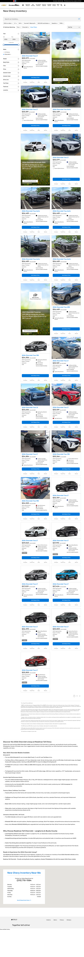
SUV (20, 23)
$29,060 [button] (29, 543)
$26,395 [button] (29, 629)
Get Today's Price (35, 77)
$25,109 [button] (59, 363)
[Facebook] (15, 1)
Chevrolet (25, 27)
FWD (61, 23)
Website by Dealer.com (14, 919)
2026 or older (8, 23)
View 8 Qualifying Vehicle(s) (60, 80)
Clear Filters (33, 27)
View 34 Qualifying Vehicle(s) (30, 181)
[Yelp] (14, 1)
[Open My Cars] (64, 5)
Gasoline (55, 23)
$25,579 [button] (28, 58)
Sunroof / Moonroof (30, 23)
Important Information (58, 81)
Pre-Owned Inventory (38, 5)
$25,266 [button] (59, 456)
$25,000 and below (44, 23)
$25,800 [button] (59, 629)
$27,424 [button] (59, 586)
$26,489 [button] (60, 112)
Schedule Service (49, 5)
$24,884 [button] (29, 456)
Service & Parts (54, 5)
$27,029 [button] (28, 586)
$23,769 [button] (59, 498)
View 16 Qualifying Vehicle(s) (30, 331)
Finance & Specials (44, 5)
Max (12, 36)
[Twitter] (16, 1)
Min (4, 36)
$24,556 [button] (29, 358)
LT (15, 23)
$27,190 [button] (59, 543)
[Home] (4, 5)
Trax (18, 27)
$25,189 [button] (28, 112)
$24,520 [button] (29, 503)
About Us (58, 5)
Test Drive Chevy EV (28, 5)
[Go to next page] (80, 696)
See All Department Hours (23, 900)
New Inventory (33, 5)
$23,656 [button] (29, 410)
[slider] (4, 45)
